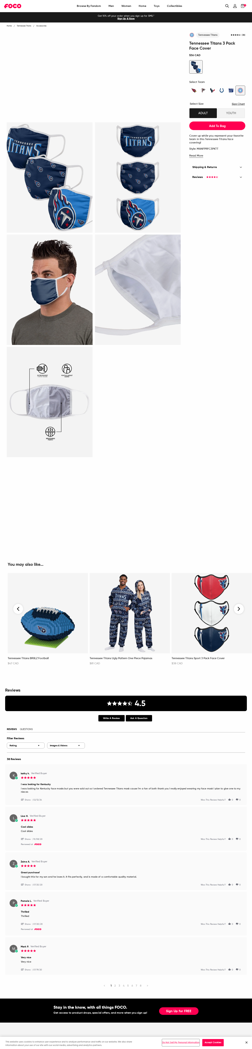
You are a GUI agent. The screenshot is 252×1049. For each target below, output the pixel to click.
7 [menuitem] (136, 985)
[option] (126, 17)
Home (142, 6)
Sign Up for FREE (178, 1011)
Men (111, 6)
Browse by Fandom (89, 6)
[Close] (246, 1042)
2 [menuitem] (115, 985)
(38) (243, 35)
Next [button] (239, 609)
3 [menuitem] (119, 985)
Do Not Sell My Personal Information (181, 1042)
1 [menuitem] (111, 985)
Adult (203, 113)
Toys (156, 6)
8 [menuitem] (140, 985)
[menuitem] (89, 6)
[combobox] (26, 746)
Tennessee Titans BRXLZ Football (28, 658)
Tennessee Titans (207, 35)
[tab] (111, 718)
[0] (241, 6)
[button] (27, 799)
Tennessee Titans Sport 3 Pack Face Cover (198, 658)
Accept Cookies (213, 1042)
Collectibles (174, 6)
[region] (126, 1043)
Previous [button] (18, 609)
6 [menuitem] (132, 985)
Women (126, 6)
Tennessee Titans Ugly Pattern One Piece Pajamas (121, 658)
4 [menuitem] (123, 985)
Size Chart (238, 104)
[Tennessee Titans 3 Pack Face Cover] (196, 67)
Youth (231, 113)
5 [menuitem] (128, 985)
